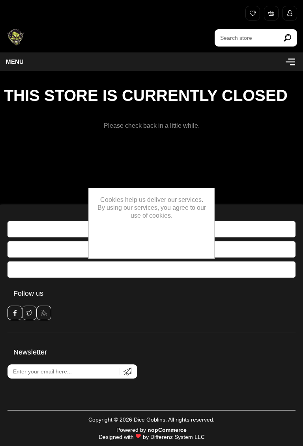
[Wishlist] (250, 13)
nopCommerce (167, 430)
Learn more (152, 249)
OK (151, 236)
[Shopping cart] (269, 13)
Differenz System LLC (177, 437)
